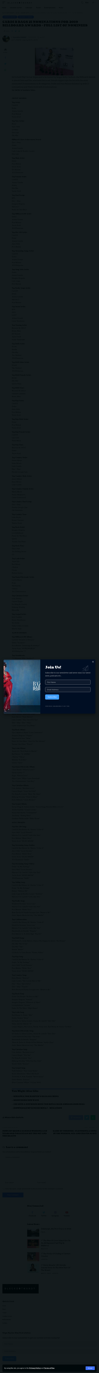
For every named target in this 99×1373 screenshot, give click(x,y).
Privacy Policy (35, 1368)
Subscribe (52, 697)
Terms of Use (49, 1368)
